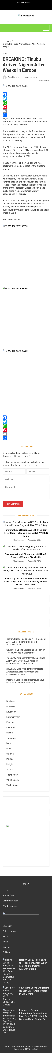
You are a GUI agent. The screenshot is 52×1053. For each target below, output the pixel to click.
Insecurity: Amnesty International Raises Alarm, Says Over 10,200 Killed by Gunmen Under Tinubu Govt (26, 581)
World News (12, 785)
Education (11, 711)
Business (10, 701)
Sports (9, 769)
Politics (10, 759)
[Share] (26, 115)
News (5, 54)
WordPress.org (10, 906)
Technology (12, 774)
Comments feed (11, 900)
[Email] (26, 111)
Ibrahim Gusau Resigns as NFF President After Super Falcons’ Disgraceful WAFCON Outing (26, 533)
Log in (5, 890)
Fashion (10, 722)
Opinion (10, 753)
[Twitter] (26, 98)
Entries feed (8, 895)
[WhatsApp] (26, 103)
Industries (11, 738)
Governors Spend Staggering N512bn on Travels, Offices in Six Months (26, 556)
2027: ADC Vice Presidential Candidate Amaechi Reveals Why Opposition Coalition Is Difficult (24, 672)
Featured (10, 727)
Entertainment (13, 717)
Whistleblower (13, 780)
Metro (9, 743)
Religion (10, 764)
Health (9, 732)
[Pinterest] (26, 107)
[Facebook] (26, 94)
